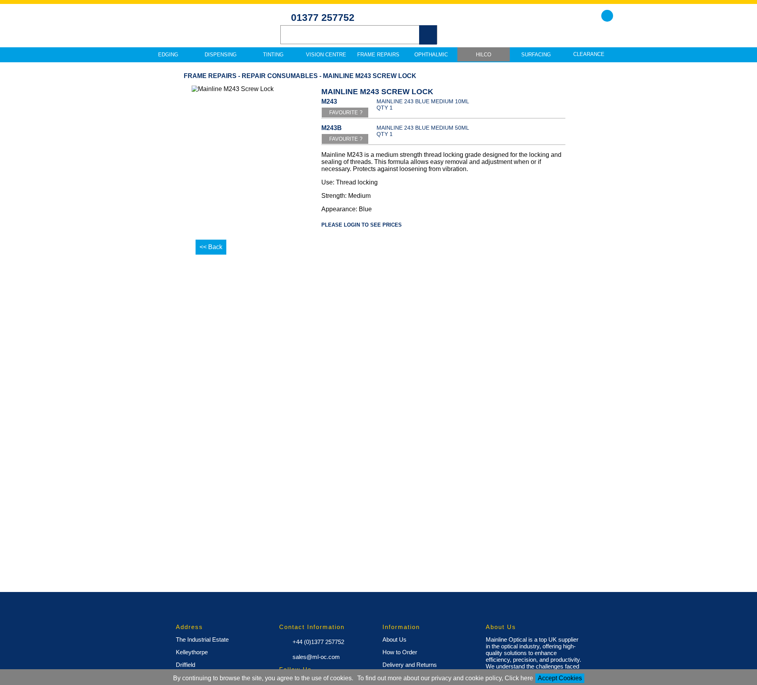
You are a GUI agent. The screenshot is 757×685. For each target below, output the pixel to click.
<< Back (211, 247)
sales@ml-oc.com (315, 656)
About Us (394, 639)
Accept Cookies (560, 678)
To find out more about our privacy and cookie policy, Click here (445, 678)
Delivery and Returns (409, 664)
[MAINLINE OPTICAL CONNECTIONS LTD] (197, 32)
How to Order (399, 652)
